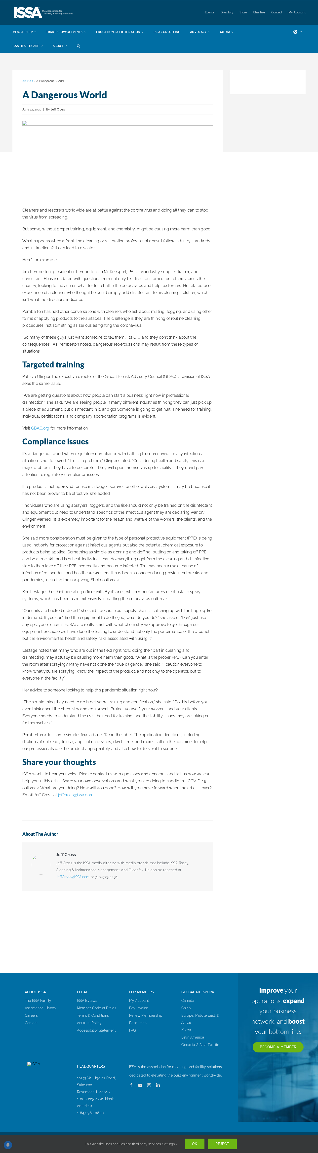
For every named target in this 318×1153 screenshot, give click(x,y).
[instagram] (149, 1085)
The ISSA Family (38, 1001)
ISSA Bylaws (87, 1001)
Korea (186, 1030)
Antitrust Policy (89, 1023)
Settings (168, 1144)
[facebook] (131, 1085)
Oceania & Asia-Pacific (200, 1045)
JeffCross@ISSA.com (72, 877)
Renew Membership (145, 1015)
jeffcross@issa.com (75, 795)
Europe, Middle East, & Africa (200, 1018)
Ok (194, 1144)
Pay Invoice (138, 1008)
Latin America (192, 1037)
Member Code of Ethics (96, 1008)
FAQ (132, 1030)
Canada (187, 1001)
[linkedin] (158, 1085)
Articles (27, 81)
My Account (139, 1001)
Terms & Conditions (93, 1015)
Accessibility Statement (96, 1030)
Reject (222, 1144)
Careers (31, 1015)
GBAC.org (40, 428)
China (186, 1008)
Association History (40, 1008)
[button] (83, 46)
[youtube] (140, 1085)
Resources (138, 1023)
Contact (31, 1023)
